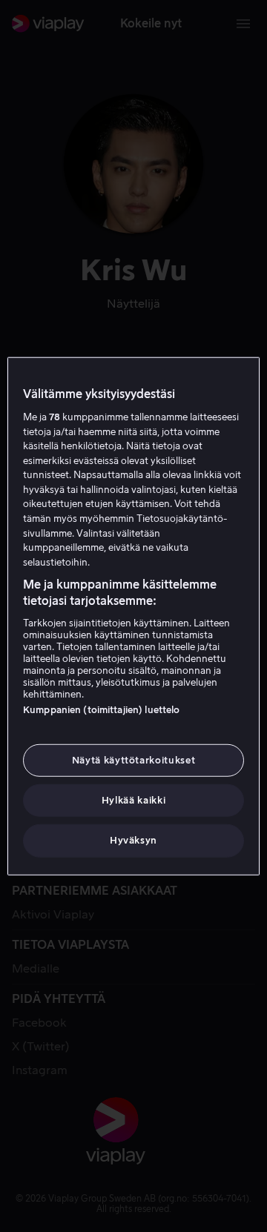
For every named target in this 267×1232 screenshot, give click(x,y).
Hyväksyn (133, 840)
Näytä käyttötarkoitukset (134, 760)
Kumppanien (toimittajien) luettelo (101, 710)
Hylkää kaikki (133, 800)
